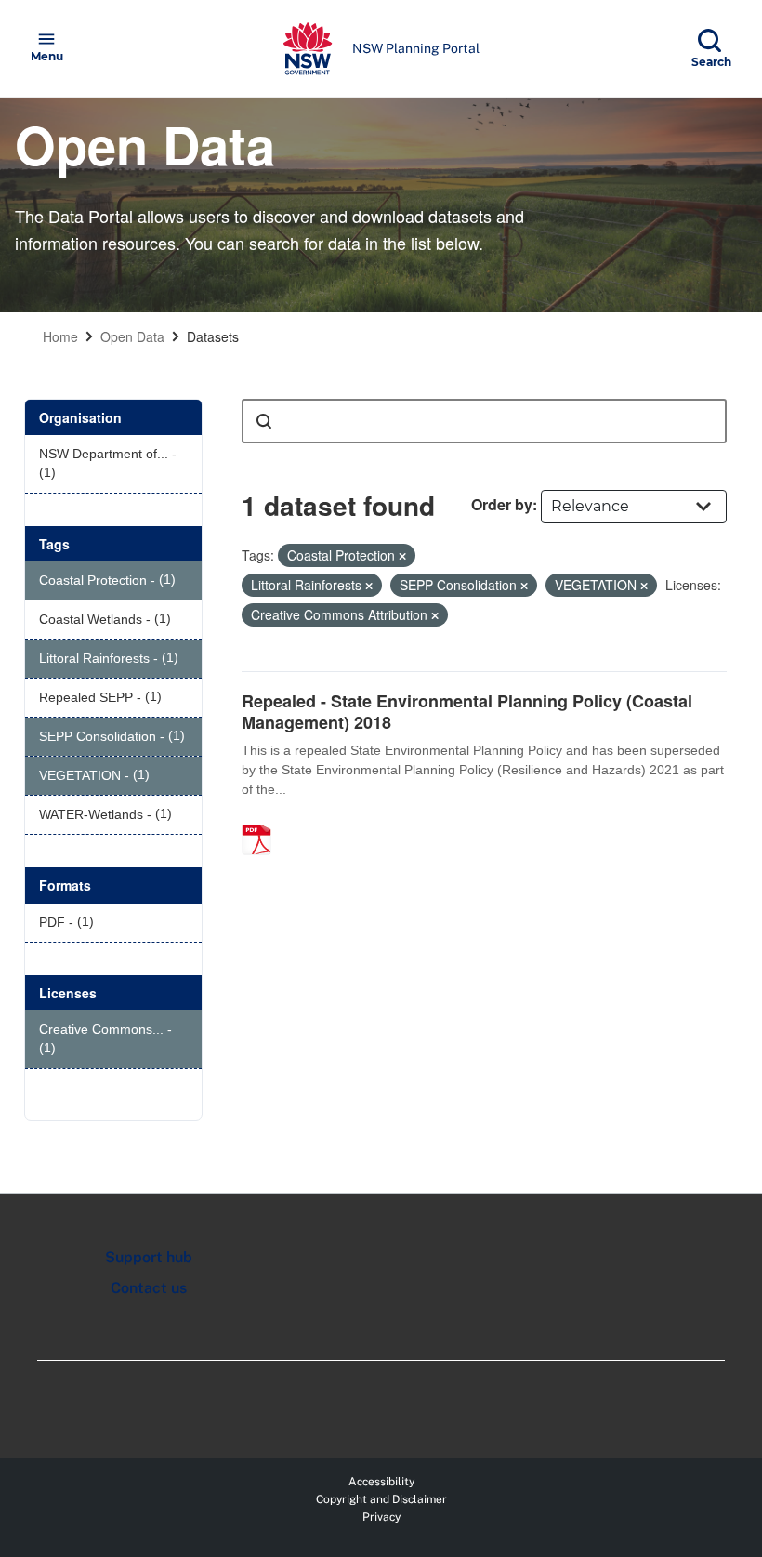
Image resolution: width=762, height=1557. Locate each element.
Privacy (381, 1517)
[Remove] (402, 555)
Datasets (213, 336)
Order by (501, 504)
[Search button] (264, 421)
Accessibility (381, 1481)
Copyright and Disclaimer (381, 1499)
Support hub (148, 1257)
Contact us (149, 1288)
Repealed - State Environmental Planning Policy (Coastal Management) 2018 (467, 711)
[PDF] (263, 820)
